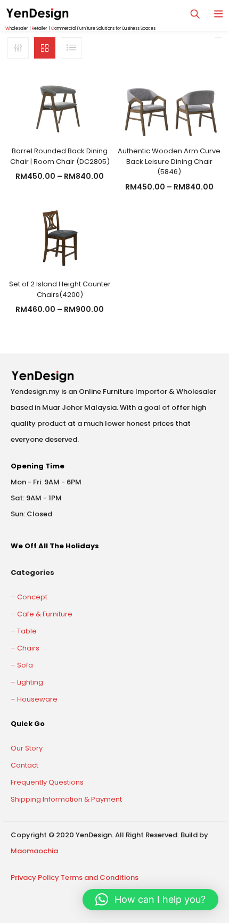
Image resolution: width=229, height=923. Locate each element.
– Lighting (27, 682)
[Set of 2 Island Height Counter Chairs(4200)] (59, 238)
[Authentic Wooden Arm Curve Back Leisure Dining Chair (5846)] (169, 105)
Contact (24, 765)
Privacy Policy (35, 877)
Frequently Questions (47, 782)
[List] (71, 48)
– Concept (29, 597)
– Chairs (25, 648)
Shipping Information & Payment (66, 799)
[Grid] (44, 48)
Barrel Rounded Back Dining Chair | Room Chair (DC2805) (60, 156)
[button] (150, 899)
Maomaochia (34, 851)
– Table (24, 631)
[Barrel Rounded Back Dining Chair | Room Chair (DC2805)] (59, 105)
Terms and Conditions (99, 877)
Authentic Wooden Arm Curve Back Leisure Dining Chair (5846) (169, 161)
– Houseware (34, 699)
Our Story (27, 748)
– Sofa (22, 665)
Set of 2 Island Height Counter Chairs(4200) (60, 289)
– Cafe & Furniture (41, 614)
